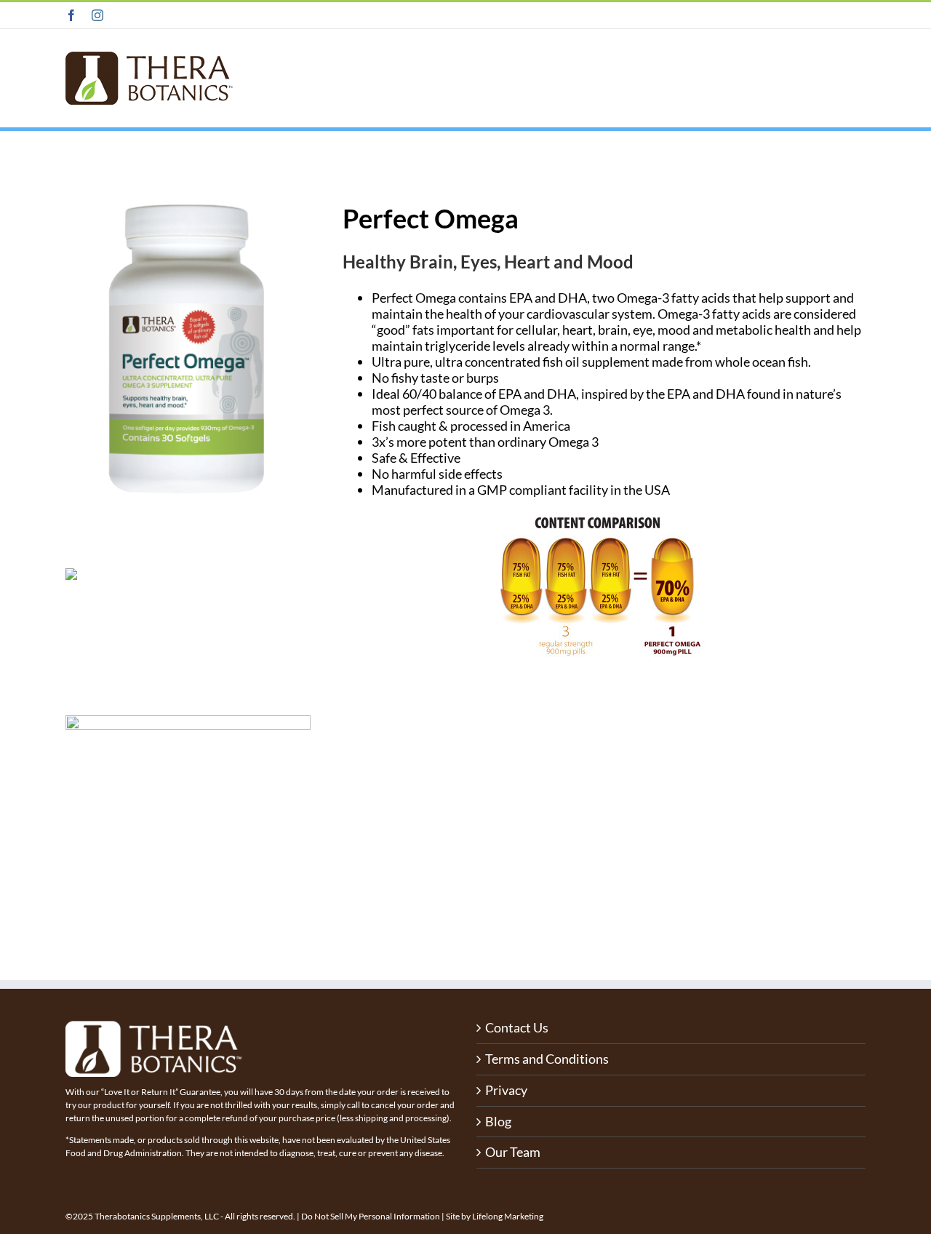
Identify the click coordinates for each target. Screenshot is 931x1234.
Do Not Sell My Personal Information (370, 1216)
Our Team (512, 1152)
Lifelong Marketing (507, 1216)
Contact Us (516, 1027)
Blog (498, 1121)
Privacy (506, 1090)
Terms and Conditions (547, 1059)
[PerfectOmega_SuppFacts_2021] (188, 722)
